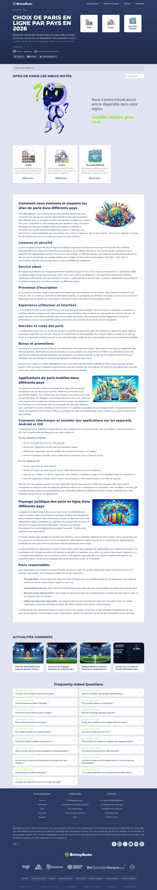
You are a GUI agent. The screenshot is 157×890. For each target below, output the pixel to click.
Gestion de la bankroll (75, 813)
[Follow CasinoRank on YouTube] (130, 844)
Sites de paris (92, 3)
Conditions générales (130, 887)
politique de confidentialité (92, 887)
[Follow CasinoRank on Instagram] (119, 844)
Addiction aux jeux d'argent (49, 887)
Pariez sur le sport (111, 3)
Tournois (42, 813)
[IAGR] (26, 867)
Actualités (139, 3)
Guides (127, 3)
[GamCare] (55, 867)
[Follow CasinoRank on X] (125, 844)
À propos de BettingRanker (112, 800)
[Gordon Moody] (75, 867)
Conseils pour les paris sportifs (75, 804)
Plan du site (112, 817)
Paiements (42, 804)
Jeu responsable (75, 808)
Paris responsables (26, 570)
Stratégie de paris (75, 800)
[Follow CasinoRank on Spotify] (136, 844)
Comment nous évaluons (112, 804)
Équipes (42, 817)
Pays (42, 808)
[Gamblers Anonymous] (38, 867)
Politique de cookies (26, 887)
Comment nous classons (111, 808)
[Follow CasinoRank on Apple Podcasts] (142, 844)
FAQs (75, 817)
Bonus (42, 800)
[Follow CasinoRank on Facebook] (114, 844)
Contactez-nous (112, 813)
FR (15, 844)
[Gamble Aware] (106, 867)
